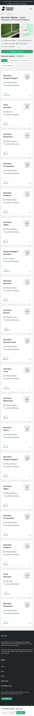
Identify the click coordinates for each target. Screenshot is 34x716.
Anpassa (4, 712)
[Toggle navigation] (31, 8)
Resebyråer (4, 681)
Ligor (2, 676)
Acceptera (21, 712)
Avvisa (12, 712)
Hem (2, 666)
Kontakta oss (6, 698)
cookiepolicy (19, 708)
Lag (2, 671)
